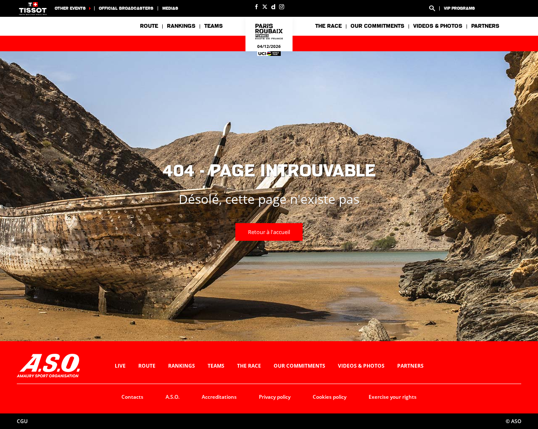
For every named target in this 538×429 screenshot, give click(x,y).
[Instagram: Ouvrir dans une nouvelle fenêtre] (281, 6)
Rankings (181, 26)
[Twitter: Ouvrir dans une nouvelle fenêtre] (264, 6)
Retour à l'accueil (269, 232)
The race (249, 365)
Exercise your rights (393, 396)
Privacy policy (274, 396)
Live (120, 365)
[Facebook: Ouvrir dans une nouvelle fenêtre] (256, 6)
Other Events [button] (70, 8)
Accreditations (219, 396)
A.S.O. (172, 396)
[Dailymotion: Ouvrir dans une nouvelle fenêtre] (273, 6)
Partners (485, 26)
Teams (216, 365)
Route (149, 26)
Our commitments (299, 365)
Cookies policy (329, 396)
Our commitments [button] (377, 26)
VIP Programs (459, 8)
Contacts (132, 396)
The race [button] (328, 26)
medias (170, 8)
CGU (22, 421)
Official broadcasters (126, 8)
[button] (432, 8)
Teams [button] (213, 26)
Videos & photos (437, 26)
